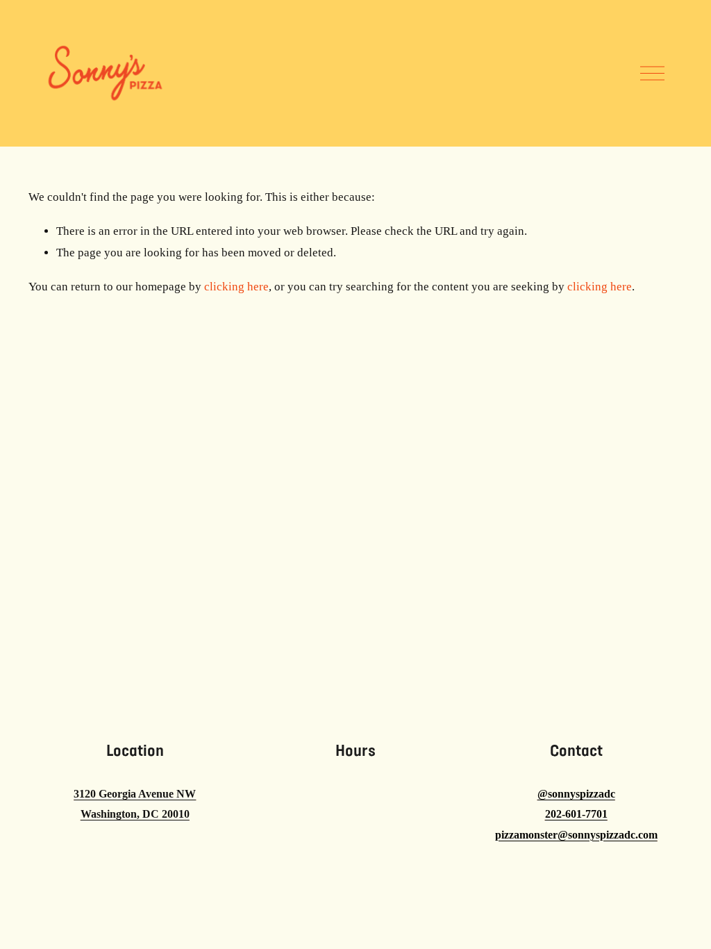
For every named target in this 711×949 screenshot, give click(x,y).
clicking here (236, 286)
